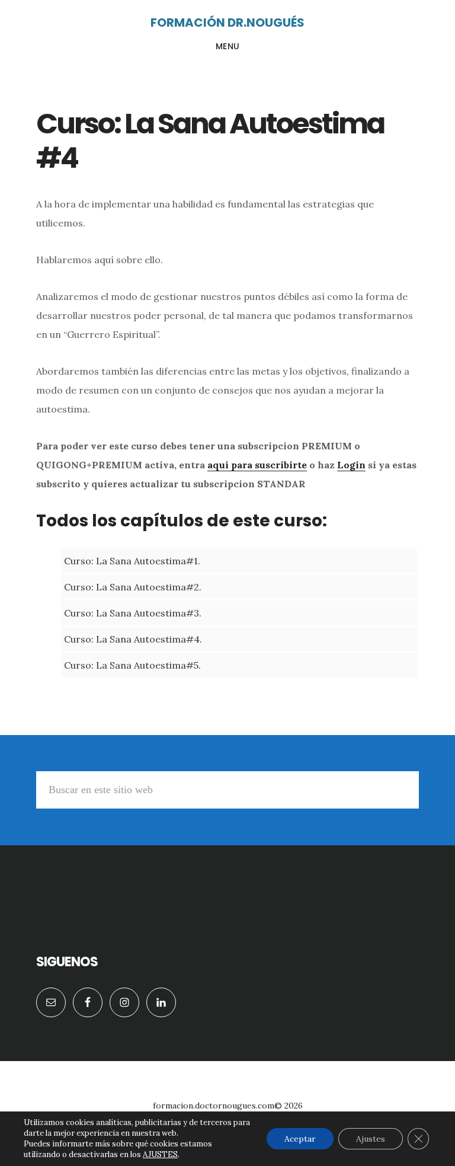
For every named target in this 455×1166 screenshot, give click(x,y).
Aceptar (300, 1138)
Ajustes (370, 1138)
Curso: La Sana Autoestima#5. (132, 665)
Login (351, 465)
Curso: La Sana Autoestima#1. (132, 561)
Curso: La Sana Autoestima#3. (132, 613)
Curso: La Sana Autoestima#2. (132, 587)
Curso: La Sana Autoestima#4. (133, 639)
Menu (228, 46)
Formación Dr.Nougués (227, 22)
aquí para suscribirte (257, 465)
